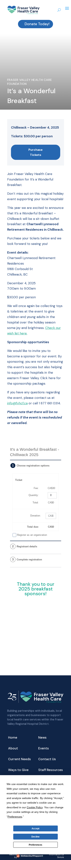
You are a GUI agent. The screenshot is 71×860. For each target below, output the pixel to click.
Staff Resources (50, 770)
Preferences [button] (15, 816)
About (13, 748)
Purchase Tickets (35, 152)
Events (43, 748)
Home (12, 738)
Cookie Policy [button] (35, 807)
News (42, 738)
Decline (35, 836)
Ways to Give (18, 770)
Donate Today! (37, 24)
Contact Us (47, 759)
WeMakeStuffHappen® (31, 856)
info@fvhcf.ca (17, 403)
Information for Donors (56, 855)
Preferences (35, 845)
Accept (35, 828)
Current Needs (19, 759)
